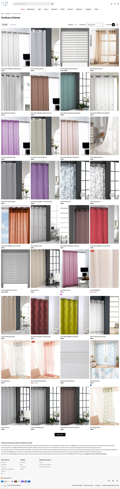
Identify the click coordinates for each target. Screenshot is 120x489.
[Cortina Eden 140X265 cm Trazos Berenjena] (45, 180)
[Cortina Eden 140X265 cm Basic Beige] (74, 136)
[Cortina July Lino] (45, 268)
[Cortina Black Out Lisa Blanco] (15, 91)
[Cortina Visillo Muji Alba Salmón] (45, 359)
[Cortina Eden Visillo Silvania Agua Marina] (74, 91)
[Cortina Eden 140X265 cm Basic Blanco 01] (15, 47)
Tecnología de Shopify (15, 485)
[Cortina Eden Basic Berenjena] (15, 136)
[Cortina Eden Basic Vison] (104, 47)
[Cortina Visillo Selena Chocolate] (104, 315)
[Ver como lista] (117, 24)
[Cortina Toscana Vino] (104, 180)
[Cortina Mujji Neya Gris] (45, 224)
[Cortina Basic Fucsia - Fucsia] (61, 294)
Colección (7, 13)
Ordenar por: (82, 24)
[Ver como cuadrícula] (113, 24)
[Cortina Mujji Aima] (15, 359)
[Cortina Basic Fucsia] (74, 268)
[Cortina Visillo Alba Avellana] (15, 315)
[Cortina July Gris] (15, 406)
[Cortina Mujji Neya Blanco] (104, 136)
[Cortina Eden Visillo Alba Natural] (45, 136)
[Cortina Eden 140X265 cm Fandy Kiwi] (74, 315)
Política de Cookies (88, 485)
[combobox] (33, 4)
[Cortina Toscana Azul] (74, 180)
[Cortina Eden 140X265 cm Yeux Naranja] (15, 224)
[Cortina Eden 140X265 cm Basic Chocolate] (45, 91)
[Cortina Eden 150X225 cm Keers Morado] (104, 91)
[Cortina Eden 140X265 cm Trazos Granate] (104, 224)
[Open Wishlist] (115, 4)
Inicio (2, 13)
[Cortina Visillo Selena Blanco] (74, 359)
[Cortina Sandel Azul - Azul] (90, 385)
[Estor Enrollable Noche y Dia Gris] (15, 268)
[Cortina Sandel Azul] (104, 359)
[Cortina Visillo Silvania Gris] (45, 406)
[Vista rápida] (28, 31)
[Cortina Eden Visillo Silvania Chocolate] (74, 406)
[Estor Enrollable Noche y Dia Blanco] (74, 47)
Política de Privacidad (77, 485)
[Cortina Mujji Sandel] (104, 406)
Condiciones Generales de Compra (110, 485)
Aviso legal (97, 485)
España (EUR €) (7, 478)
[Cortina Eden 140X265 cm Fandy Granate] (45, 315)
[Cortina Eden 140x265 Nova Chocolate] (74, 224)
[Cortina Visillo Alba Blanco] (45, 47)
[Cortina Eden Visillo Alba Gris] (15, 180)
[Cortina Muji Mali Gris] (104, 268)
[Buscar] (52, 4)
